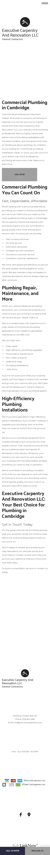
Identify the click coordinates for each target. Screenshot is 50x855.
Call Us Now (12, 851)
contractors (33, 137)
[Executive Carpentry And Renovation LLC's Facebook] (20, 815)
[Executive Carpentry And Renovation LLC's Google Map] (29, 815)
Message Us (38, 851)
